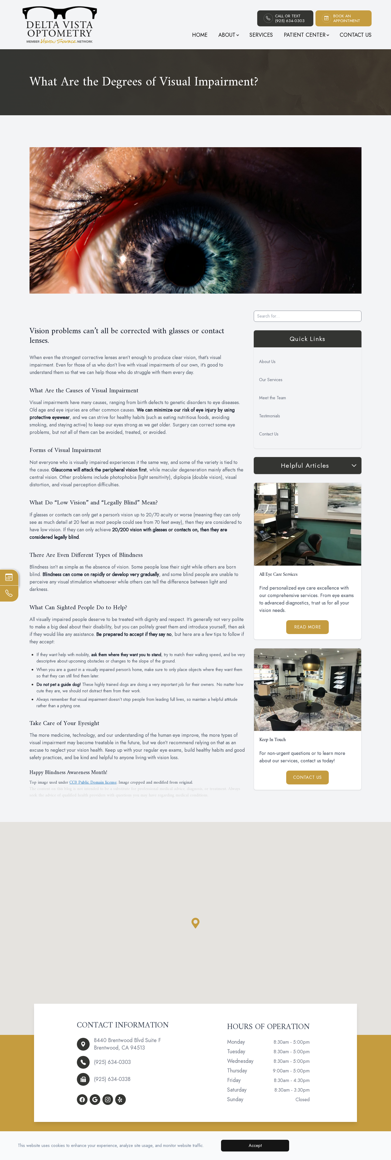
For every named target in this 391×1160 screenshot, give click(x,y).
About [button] (226, 35)
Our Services (270, 380)
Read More (307, 627)
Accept (255, 1145)
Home (199, 35)
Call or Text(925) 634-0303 (290, 18)
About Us (267, 362)
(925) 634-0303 (112, 1062)
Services (261, 35)
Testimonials (269, 416)
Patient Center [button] (305, 35)
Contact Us (356, 35)
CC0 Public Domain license (93, 782)
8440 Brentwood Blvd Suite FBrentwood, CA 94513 (127, 1044)
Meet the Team (272, 398)
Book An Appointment (346, 18)
